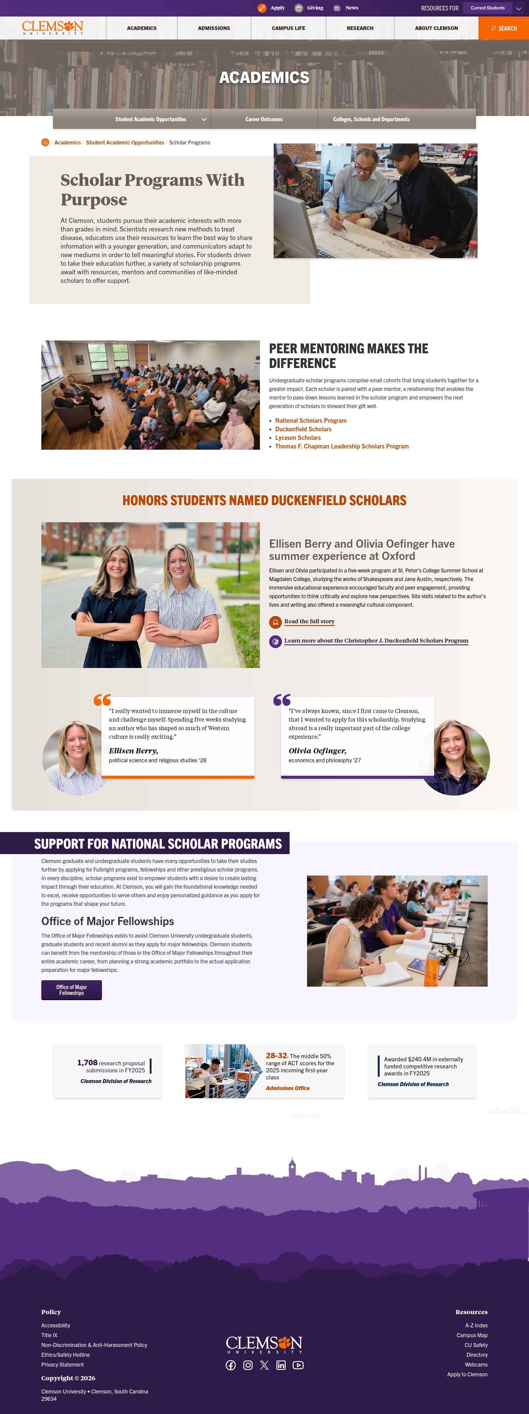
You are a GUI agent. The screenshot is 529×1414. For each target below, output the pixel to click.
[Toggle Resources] (518, 8)
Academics (67, 142)
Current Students (488, 7)
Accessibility (55, 1325)
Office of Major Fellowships (71, 989)
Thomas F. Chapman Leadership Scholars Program (342, 446)
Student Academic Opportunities (150, 118)
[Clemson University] (53, 28)
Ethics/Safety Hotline (65, 1354)
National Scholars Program (311, 420)
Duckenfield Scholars (303, 429)
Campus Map (472, 1334)
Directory (477, 1354)
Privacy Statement (62, 1364)
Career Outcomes (264, 118)
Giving (314, 7)
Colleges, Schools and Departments (371, 118)
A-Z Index (476, 1325)
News (351, 7)
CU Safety (476, 1344)
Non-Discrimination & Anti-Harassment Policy (94, 1344)
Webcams (476, 1364)
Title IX (49, 1334)
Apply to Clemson (467, 1374)
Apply (277, 7)
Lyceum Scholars (298, 437)
